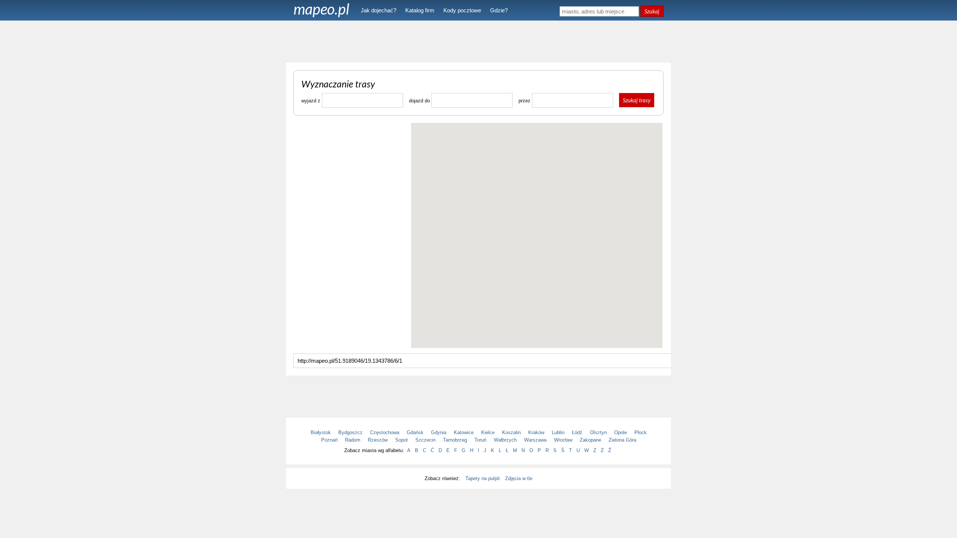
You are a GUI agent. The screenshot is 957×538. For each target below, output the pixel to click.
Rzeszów (378, 440)
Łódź (577, 432)
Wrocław (563, 440)
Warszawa (535, 440)
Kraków (536, 432)
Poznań (329, 440)
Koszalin (511, 432)
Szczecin (425, 440)
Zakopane (590, 440)
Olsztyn (598, 432)
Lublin (558, 432)
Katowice (464, 432)
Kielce (488, 432)
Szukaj (651, 11)
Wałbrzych (505, 440)
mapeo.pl (321, 9)
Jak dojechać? (378, 10)
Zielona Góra (622, 440)
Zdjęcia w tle (518, 478)
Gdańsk (415, 432)
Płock (640, 432)
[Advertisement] (478, 41)
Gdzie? (499, 10)
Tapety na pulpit (482, 478)
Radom (352, 440)
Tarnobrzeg (455, 440)
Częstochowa (384, 432)
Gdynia (438, 432)
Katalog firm (419, 10)
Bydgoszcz (350, 432)
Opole (620, 432)
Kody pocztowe (462, 10)
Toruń (480, 440)
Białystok (321, 432)
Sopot (401, 440)
